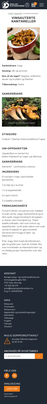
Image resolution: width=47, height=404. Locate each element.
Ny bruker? (8, 394)
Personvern (9, 309)
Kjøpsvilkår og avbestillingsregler (20, 312)
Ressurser (8, 304)
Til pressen (9, 306)
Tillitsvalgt (8, 318)
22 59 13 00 (17, 342)
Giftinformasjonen (28, 339)
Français (8, 323)
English (7, 321)
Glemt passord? (10, 396)
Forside (10, 13)
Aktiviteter (9, 315)
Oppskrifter (18, 13)
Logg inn (12, 389)
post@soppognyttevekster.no (18, 288)
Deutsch (8, 326)
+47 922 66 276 (11, 285)
